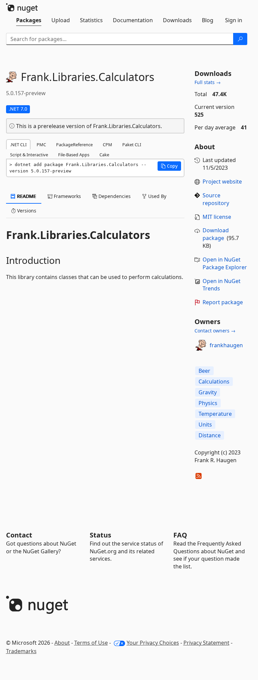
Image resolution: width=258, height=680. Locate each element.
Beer (204, 370)
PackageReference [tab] (74, 145)
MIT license (217, 217)
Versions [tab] (26, 210)
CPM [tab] (107, 145)
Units (205, 424)
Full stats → (208, 82)
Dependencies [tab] (114, 196)
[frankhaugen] (201, 345)
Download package (216, 234)
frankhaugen (226, 345)
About (62, 642)
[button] (169, 166)
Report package (223, 302)
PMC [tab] (41, 145)
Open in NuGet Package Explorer (225, 263)
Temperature (215, 413)
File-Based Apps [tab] (73, 155)
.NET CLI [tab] (18, 145)
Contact (19, 534)
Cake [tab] (104, 155)
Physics (208, 403)
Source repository (216, 199)
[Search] (240, 39)
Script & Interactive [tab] (29, 155)
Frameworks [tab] (66, 196)
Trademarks (21, 651)
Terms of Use (91, 642)
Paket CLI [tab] (131, 145)
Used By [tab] (156, 196)
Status (100, 534)
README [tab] (26, 196)
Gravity (208, 392)
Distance (210, 435)
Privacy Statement (206, 642)
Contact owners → (215, 330)
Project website (222, 181)
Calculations (214, 381)
